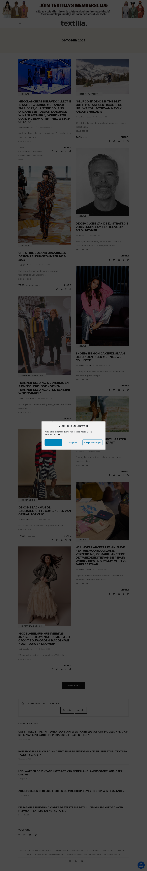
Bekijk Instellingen (92, 442)
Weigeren (72, 442)
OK (53, 442)
